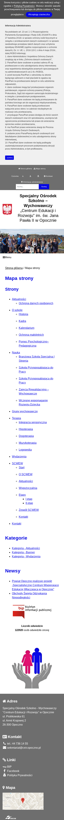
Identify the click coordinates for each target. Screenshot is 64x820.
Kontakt (23, 516)
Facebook (12, 771)
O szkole (17, 310)
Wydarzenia (19, 456)
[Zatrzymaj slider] (32, 250)
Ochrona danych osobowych (36, 303)
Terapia (16, 418)
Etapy (22, 494)
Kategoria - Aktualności (26, 548)
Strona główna (26, 169)
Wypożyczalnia (28, 488)
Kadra (22, 321)
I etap (29, 499)
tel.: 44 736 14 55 (17, 743)
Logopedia (25, 449)
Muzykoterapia (28, 442)
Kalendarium (26, 327)
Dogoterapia (26, 436)
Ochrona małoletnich (31, 334)
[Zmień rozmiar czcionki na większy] (30, 176)
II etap (29, 503)
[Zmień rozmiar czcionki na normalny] (22, 176)
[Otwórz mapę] (23, 800)
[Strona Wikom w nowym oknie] (10, 817)
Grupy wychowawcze (25, 411)
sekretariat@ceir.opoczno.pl (23, 747)
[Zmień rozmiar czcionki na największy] (38, 176)
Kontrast (49, 176)
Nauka (16, 352)
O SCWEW (25, 474)
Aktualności (19, 299)
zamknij (9, 158)
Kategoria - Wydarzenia (26, 556)
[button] (4, 241)
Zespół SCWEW (29, 509)
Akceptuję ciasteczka (39, 14)
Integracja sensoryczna (33, 422)
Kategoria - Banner (23, 552)
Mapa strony (40, 169)
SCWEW (17, 463)
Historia (23, 314)
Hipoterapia (26, 429)
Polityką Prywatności (24, 6)
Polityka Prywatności (19, 775)
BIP (9, 766)
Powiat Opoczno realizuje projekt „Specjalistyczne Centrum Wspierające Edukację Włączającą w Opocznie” (35, 585)
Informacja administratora (33, 182)
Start (21, 467)
